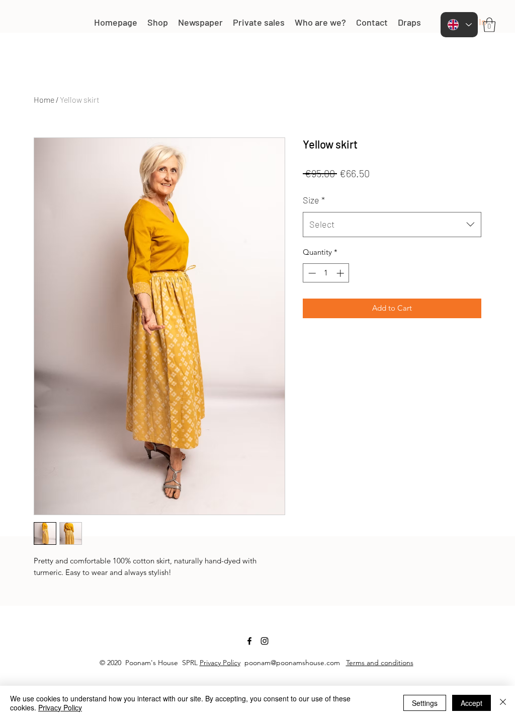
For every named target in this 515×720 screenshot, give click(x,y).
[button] (489, 25)
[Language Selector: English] (459, 24)
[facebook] (249, 641)
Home (44, 99)
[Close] (503, 703)
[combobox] (392, 224)
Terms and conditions (379, 662)
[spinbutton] (326, 273)
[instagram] (265, 641)
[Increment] (341, 273)
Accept (471, 703)
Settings (425, 703)
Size (314, 199)
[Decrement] (311, 273)
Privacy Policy (220, 662)
